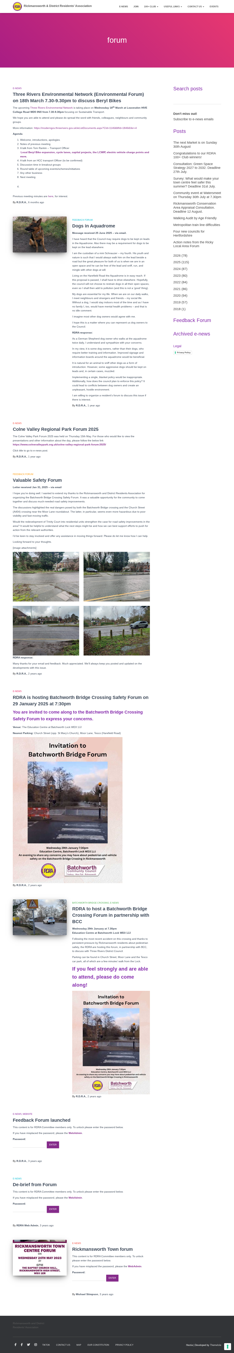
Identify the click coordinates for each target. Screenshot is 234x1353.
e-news (17, 88)
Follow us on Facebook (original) (21, 1345)
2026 (177, 255)
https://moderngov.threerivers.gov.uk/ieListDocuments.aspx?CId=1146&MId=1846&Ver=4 (85, 128)
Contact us (195, 6)
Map (78, 1345)
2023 (177, 275)
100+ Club (150, 6)
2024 (177, 269)
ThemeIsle (215, 1345)
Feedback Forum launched (41, 1120)
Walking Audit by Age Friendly (195, 218)
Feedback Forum (82, 220)
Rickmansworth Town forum (102, 1249)
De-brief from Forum (35, 1184)
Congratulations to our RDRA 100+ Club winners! (194, 155)
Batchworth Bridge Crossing (90, 903)
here (50, 196)
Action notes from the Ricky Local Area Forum (193, 244)
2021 (177, 289)
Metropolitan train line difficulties (196, 225)
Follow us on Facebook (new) (15, 1345)
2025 (177, 262)
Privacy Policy (183, 352)
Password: (19, 1139)
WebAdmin (75, 1133)
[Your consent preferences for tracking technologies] (227, 1346)
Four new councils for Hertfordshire (189, 233)
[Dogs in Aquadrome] (40, 234)
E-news (123, 6)
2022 (177, 282)
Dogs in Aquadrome (93, 225)
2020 (177, 295)
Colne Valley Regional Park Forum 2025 (56, 429)
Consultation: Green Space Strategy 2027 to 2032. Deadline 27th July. (196, 168)
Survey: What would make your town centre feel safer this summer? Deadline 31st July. (196, 182)
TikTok (46, 1345)
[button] (157, 6)
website (27, 1114)
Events (214, 6)
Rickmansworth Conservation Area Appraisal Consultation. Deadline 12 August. (194, 207)
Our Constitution (98, 1345)
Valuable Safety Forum (37, 480)
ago (36, 202)
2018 (177, 309)
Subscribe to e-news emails (193, 119)
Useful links (172, 6)
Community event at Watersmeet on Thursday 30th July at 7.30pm (197, 195)
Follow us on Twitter (28, 1345)
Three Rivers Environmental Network (51, 107)
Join (136, 6)
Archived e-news (191, 334)
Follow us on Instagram (36, 1345)
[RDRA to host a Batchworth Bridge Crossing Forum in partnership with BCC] (40, 917)
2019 (177, 302)
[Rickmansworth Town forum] (40, 1258)
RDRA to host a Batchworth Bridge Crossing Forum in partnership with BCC (110, 915)
